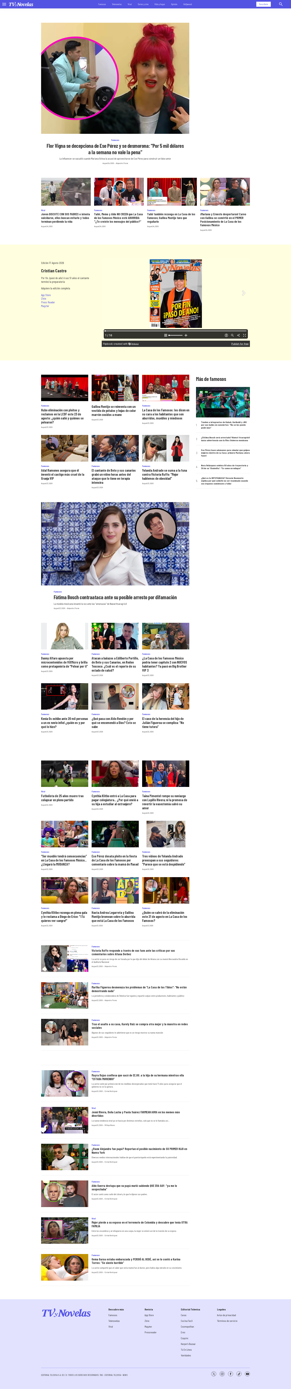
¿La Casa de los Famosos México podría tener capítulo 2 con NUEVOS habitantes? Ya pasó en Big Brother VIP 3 (164, 664)
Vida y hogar (160, 4)
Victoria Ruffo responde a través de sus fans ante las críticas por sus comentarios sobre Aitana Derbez (133, 952)
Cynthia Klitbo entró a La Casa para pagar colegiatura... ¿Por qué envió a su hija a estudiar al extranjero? (115, 800)
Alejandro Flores (122, 163)
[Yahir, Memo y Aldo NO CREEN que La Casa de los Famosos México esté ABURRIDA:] (119, 192)
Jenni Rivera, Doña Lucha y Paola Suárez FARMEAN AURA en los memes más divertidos (136, 1114)
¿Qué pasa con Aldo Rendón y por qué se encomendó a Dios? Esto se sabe (114, 723)
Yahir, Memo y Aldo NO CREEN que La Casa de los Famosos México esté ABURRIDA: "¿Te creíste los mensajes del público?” (118, 217)
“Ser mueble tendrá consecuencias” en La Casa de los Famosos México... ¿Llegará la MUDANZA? (64, 860)
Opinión (174, 4)
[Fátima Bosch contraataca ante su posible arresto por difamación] (115, 543)
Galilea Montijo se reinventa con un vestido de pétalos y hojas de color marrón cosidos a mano (114, 410)
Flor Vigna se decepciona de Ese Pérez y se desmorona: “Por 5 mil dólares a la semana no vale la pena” (115, 148)
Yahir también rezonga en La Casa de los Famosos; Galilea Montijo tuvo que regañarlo (171, 217)
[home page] (21, 4)
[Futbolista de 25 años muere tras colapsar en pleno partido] (64, 773)
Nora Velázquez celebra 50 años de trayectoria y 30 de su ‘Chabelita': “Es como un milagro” (224, 467)
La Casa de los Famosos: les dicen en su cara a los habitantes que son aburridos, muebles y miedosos (165, 414)
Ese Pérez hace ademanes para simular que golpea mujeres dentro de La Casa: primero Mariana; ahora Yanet (225, 453)
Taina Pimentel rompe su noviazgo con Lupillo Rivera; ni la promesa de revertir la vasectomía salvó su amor (164, 802)
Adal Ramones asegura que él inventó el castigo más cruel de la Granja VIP (62, 474)
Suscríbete (263, 4)
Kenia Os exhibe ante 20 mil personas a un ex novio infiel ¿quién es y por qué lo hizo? (64, 723)
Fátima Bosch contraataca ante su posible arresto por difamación (115, 597)
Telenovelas (117, 4)
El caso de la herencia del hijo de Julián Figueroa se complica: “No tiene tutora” (163, 723)
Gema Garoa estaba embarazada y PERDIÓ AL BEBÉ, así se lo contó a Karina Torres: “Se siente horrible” (136, 1261)
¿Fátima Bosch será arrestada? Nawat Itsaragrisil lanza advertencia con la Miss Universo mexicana (225, 439)
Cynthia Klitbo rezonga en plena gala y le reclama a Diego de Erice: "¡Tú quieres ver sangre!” (64, 916)
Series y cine (143, 4)
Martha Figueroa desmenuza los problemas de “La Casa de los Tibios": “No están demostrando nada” (139, 989)
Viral (130, 4)
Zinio (43, 298)
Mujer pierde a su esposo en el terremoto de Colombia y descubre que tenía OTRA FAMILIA (140, 1224)
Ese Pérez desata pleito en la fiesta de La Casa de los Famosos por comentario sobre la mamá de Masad (115, 860)
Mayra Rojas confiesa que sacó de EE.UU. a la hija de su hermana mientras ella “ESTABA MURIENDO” (138, 1077)
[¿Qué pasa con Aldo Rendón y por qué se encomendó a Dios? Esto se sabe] (115, 696)
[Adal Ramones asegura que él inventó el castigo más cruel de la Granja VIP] (64, 448)
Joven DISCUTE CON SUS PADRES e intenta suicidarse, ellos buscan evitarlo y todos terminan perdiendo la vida (65, 217)
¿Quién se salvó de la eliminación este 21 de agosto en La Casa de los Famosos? (164, 916)
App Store (46, 295)
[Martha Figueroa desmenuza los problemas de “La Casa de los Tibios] (64, 995)
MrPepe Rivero (110, 1125)
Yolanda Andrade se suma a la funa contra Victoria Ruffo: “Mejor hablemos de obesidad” (164, 474)
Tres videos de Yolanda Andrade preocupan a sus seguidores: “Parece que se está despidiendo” (163, 860)
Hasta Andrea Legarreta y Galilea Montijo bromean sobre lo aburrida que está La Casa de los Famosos (113, 916)
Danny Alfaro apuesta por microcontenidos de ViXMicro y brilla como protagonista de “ (64, 662)
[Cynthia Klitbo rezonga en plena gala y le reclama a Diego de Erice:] (64, 890)
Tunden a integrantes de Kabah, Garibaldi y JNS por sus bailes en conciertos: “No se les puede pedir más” (224, 425)
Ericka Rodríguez (111, 1091)
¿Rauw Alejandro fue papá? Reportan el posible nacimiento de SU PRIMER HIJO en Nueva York (139, 1150)
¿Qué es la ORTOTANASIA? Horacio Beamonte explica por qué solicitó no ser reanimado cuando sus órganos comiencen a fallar (224, 481)
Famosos (102, 4)
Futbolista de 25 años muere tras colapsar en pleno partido (62, 798)
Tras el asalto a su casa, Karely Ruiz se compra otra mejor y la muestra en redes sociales (140, 1026)
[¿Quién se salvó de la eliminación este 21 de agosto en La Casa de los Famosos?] (165, 890)
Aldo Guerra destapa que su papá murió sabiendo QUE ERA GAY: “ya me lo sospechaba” (134, 1187)
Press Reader (48, 302)
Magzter (45, 306)
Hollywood (187, 4)
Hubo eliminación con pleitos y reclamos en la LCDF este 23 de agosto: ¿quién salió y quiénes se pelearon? (62, 416)
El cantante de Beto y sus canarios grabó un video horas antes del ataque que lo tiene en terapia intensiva (114, 476)
